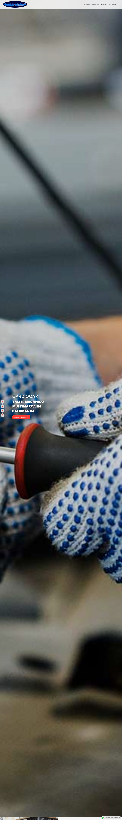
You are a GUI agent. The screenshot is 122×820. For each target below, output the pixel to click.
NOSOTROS (95, 4)
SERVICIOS (87, 4)
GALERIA (104, 4)
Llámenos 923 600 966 (21, 417)
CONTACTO (112, 4)
